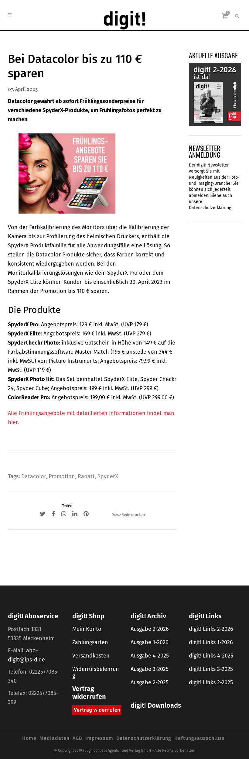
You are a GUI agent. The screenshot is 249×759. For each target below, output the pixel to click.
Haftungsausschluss (199, 738)
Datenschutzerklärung (210, 207)
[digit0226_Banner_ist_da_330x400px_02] (215, 94)
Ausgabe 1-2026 (150, 642)
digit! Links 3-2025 (211, 669)
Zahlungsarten (90, 642)
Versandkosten (91, 655)
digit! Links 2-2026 (211, 629)
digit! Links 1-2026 (211, 642)
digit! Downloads (156, 705)
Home (29, 738)
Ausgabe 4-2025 (150, 655)
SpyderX (107, 476)
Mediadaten (54, 738)
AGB (77, 738)
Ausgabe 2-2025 (150, 682)
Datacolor (33, 476)
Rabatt (86, 476)
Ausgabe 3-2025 (150, 669)
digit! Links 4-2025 (211, 655)
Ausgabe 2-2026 (150, 629)
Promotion (62, 476)
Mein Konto (86, 629)
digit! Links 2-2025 (211, 682)
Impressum (99, 738)
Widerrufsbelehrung (95, 672)
